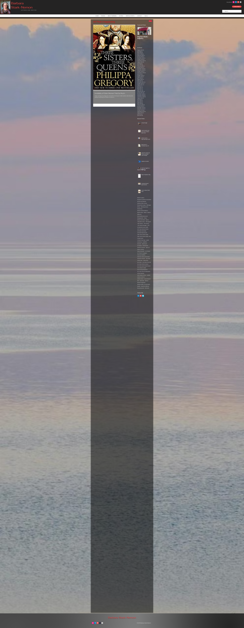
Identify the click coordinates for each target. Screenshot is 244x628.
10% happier (148, 221)
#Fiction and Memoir (141, 201)
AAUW (147, 240)
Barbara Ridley (140, 284)
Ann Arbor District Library (142, 264)
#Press (138, 206)
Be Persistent (147, 284)
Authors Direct (140, 278)
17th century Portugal (142, 225)
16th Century (140, 223)
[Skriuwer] (100, 623)
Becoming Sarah (140, 288)
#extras (149, 212)
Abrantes (139, 243)
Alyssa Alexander (141, 251)
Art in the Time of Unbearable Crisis (144, 271)
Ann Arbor (139, 262)
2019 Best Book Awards (142, 232)
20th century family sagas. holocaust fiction (144, 236)
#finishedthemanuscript (142, 216)
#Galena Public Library (142, 203)
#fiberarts (139, 214)
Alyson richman (140, 249)
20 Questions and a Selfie (142, 227)
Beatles (138, 286)
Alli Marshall (145, 245)
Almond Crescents (141, 247)
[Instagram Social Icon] (233, 2)
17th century (146, 223)
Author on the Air (141, 277)
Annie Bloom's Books (141, 267)
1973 (148, 225)
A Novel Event (140, 238)
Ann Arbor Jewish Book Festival (143, 265)
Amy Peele (148, 258)
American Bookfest (141, 254)
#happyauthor (140, 218)
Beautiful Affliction (145, 286)
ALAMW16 (145, 242)
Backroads (142, 280)
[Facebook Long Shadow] (236, 2)
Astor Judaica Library (141, 275)
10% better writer (141, 221)
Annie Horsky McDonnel (142, 269)
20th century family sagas (142, 234)
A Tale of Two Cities (141, 240)
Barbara (146, 280)
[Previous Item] (139, 31)
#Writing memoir (144, 206)
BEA (138, 280)
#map (145, 218)
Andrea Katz (140, 260)
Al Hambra (139, 245)
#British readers (140, 197)
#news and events (141, 219)
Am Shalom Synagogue (142, 253)
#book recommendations (142, 210)
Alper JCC (148, 247)
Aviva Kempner (147, 278)
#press (147, 219)
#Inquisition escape (141, 205)
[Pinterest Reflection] (238, 2)
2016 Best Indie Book (141, 230)
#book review (140, 212)
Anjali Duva (145, 260)
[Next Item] (149, 31)
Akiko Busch (144, 243)
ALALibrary (139, 242)
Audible (148, 275)
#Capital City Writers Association (144, 199)
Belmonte (147, 288)
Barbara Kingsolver (141, 282)
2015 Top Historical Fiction (142, 229)
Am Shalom (147, 251)
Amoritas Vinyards (141, 258)
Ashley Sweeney (140, 273)
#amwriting (139, 208)
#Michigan (148, 205)
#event (145, 212)
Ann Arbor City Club (146, 262)
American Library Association (143, 256)
